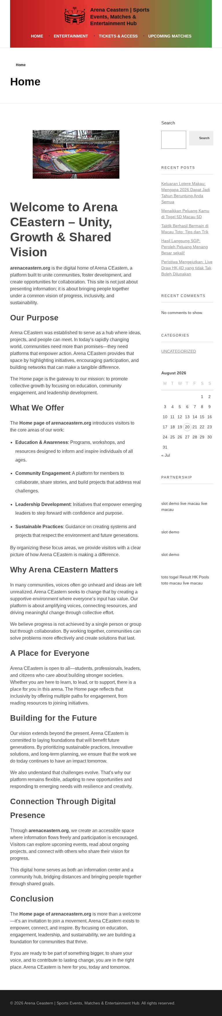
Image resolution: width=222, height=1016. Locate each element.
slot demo (170, 503)
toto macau (171, 583)
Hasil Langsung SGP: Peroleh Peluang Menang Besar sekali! (184, 246)
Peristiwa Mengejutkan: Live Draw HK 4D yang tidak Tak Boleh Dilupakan (186, 267)
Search (168, 122)
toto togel (169, 577)
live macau (190, 503)
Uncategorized (178, 351)
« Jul (165, 455)
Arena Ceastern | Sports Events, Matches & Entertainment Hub (119, 17)
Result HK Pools (194, 577)
